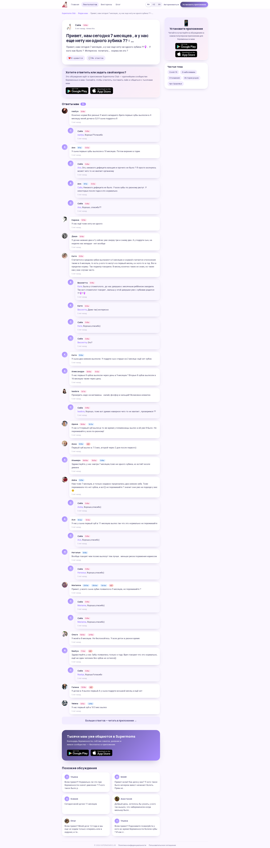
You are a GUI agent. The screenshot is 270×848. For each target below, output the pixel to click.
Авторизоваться (171, 4)
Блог (118, 4)
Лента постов (90, 4)
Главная (75, 4)
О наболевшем (188, 72)
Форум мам (83, 13)
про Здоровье (175, 83)
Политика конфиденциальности (132, 845)
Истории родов (191, 78)
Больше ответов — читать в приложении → (111, 720)
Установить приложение (194, 4)
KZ (154, 4)
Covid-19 (173, 72)
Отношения (174, 78)
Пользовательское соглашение (162, 845)
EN (159, 4)
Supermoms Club (69, 13)
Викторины (106, 4)
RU (148, 4)
